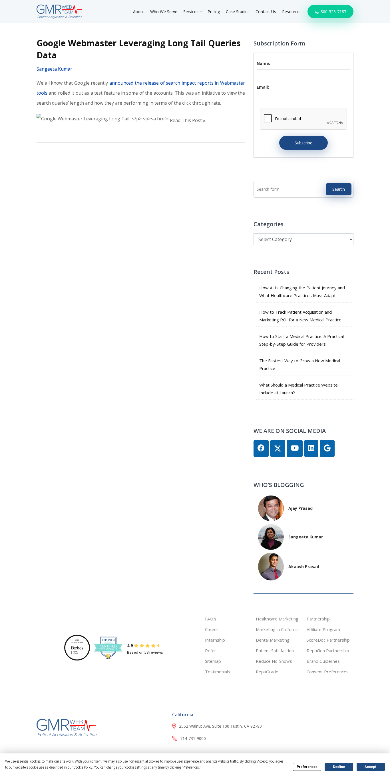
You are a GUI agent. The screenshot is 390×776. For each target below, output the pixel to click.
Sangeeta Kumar (54, 69)
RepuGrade (267, 671)
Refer (210, 650)
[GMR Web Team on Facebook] (261, 448)
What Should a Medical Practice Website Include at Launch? (298, 388)
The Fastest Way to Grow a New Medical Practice (299, 364)
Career (211, 629)
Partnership (318, 619)
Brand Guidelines (323, 661)
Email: (263, 87)
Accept (371, 767)
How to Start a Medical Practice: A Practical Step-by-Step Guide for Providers (301, 340)
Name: (263, 63)
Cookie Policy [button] (82, 767)
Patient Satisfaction (275, 650)
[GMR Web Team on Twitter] (277, 448)
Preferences (307, 767)
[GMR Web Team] (59, 11)
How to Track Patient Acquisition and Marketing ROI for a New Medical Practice (300, 316)
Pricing (214, 11)
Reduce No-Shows (274, 661)
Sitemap (213, 661)
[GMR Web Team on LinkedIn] (311, 448)
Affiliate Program (323, 629)
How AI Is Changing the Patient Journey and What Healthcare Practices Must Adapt (302, 291)
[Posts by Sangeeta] (271, 536)
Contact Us (266, 11)
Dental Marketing (273, 640)
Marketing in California (277, 629)
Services (191, 11)
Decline (339, 767)
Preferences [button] (191, 767)
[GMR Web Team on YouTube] (295, 448)
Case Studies (238, 11)
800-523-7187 (332, 11)
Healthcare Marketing (277, 619)
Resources (291, 11)
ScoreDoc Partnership (328, 640)
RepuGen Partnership (328, 650)
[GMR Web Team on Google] (327, 448)
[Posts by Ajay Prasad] (271, 507)
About (138, 11)
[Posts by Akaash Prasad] (271, 566)
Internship (215, 640)
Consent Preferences (328, 671)
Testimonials (217, 671)
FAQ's (210, 619)
